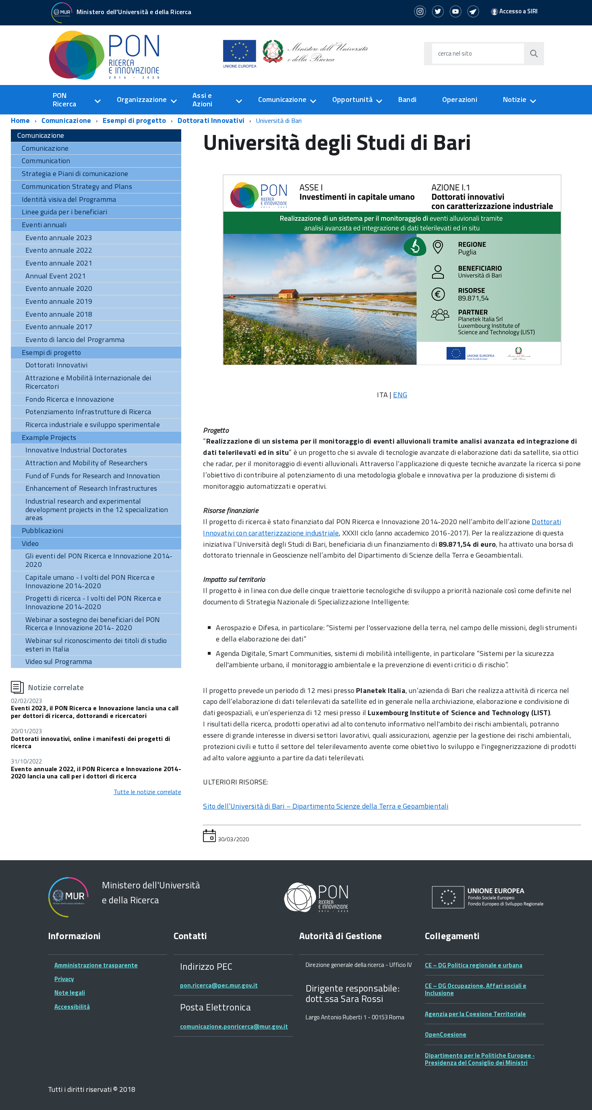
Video (30, 543)
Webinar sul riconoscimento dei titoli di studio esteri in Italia (96, 644)
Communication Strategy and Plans (77, 186)
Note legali (69, 992)
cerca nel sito (455, 53)
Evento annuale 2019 (58, 301)
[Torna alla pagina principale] (108, 54)
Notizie (514, 99)
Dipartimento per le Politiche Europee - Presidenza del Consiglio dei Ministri (480, 1059)
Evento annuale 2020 (58, 288)
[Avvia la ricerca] (534, 54)
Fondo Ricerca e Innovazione (69, 399)
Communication (46, 160)
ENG (400, 394)
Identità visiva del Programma (69, 199)
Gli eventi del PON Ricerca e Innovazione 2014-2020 (98, 560)
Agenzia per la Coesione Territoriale (475, 1014)
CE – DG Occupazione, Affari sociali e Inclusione (475, 989)
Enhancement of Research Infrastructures (91, 488)
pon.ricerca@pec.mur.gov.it (219, 985)
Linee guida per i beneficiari (64, 211)
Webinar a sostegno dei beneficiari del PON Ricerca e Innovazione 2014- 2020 (92, 623)
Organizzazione (142, 99)
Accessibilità (72, 1006)
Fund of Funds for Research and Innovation (92, 475)
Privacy (64, 978)
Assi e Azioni (202, 99)
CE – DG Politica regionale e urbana (473, 965)
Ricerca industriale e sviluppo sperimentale (92, 424)
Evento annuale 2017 (58, 326)
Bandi (407, 99)
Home (20, 120)
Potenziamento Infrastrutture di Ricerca (88, 411)
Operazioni (459, 99)
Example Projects (49, 437)
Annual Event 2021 (55, 275)
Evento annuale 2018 (58, 314)
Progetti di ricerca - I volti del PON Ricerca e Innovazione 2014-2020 (93, 602)
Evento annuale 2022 (58, 250)
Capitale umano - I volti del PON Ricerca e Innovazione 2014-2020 (90, 581)
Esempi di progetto (134, 120)
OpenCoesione (445, 1034)
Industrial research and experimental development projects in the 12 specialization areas (96, 509)
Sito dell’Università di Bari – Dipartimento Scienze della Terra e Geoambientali (325, 806)
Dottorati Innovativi (211, 120)
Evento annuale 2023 (58, 237)
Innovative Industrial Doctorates (76, 449)
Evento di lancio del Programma (74, 339)
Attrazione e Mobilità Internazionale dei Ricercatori (88, 382)
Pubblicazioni (42, 530)
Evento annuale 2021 (58, 262)
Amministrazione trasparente (96, 965)
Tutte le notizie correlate (147, 792)
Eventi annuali (44, 224)
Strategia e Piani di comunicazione (75, 173)
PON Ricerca (64, 99)
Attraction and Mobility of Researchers (86, 462)
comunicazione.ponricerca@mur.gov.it (234, 1026)
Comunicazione (282, 99)
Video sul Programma (58, 661)
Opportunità (352, 99)
